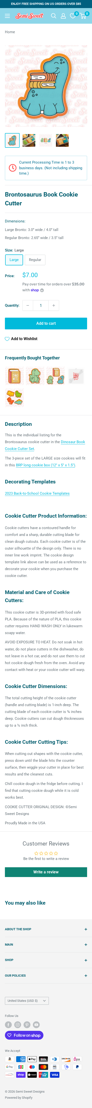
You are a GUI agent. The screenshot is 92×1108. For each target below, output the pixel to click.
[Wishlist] (73, 16)
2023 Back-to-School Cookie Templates (37, 493)
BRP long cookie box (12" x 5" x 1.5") (45, 465)
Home (10, 32)
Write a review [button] (46, 872)
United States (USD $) (23, 1001)
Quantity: (12, 305)
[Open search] (53, 16)
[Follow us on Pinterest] (27, 1024)
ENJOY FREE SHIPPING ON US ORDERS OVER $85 (46, 4)
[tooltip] (14, 376)
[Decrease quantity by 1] (28, 305)
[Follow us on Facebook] (8, 1024)
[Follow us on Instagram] (17, 1024)
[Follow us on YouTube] (36, 1024)
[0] (83, 16)
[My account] (63, 16)
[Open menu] (7, 16)
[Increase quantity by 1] (54, 305)
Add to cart (46, 323)
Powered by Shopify (18, 1097)
